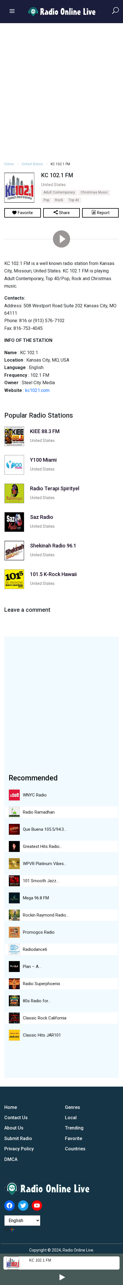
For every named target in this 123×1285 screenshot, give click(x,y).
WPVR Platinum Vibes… (44, 863)
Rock (59, 200)
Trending (74, 1128)
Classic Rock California (44, 1018)
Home (9, 164)
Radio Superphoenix (41, 983)
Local (71, 1117)
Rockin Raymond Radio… (46, 915)
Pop (46, 200)
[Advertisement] (61, 91)
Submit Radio (18, 1138)
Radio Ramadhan (39, 812)
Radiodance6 (35, 949)
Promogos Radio (39, 932)
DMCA (10, 1159)
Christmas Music (94, 192)
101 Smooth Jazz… (41, 880)
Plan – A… (32, 966)
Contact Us (16, 1117)
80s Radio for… (37, 1000)
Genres (72, 1107)
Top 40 (74, 200)
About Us (13, 1128)
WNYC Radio (35, 795)
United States (32, 164)
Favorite (73, 1138)
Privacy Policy (19, 1148)
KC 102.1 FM (40, 1260)
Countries (75, 1148)
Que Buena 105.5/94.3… (44, 829)
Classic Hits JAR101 (42, 1035)
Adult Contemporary (59, 192)
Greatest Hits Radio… (42, 846)
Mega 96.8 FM (36, 898)
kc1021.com (37, 390)
